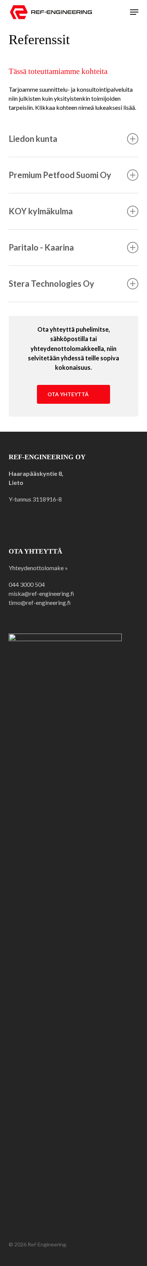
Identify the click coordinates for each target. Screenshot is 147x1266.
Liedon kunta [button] (33, 139)
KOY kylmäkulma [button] (41, 211)
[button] (134, 12)
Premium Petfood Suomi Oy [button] (60, 175)
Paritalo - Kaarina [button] (41, 247)
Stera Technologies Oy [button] (51, 283)
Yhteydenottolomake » (38, 567)
